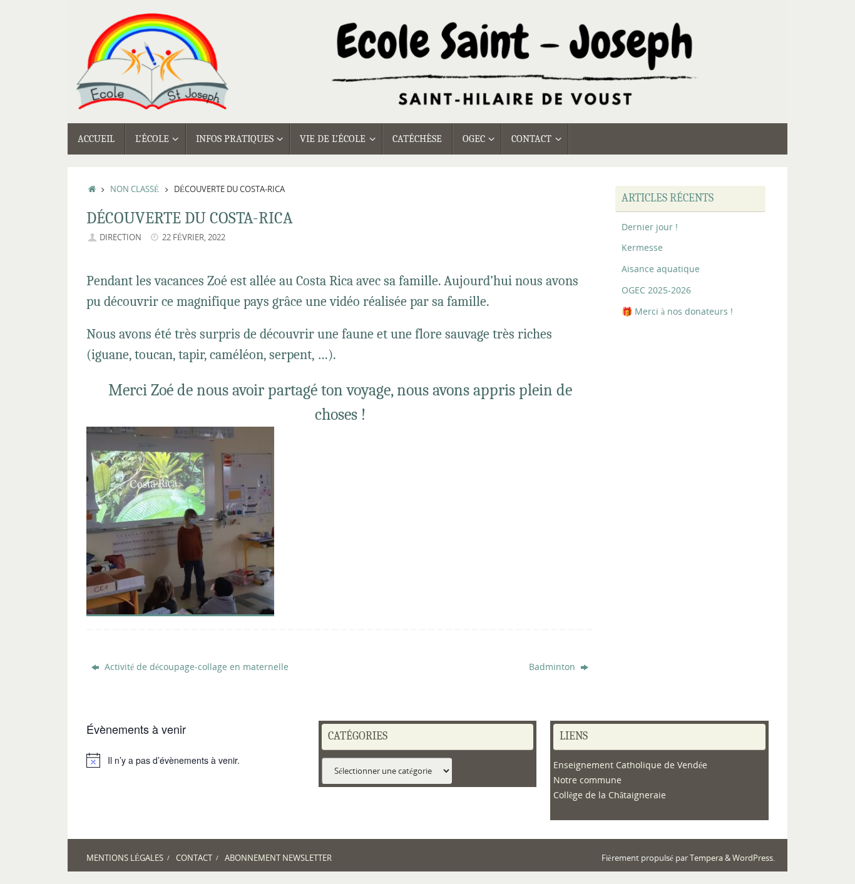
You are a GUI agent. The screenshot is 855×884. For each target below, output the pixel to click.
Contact (194, 858)
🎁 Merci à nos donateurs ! (677, 311)
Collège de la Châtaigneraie (609, 795)
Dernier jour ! (650, 227)
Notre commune (587, 780)
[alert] (195, 760)
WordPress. (753, 858)
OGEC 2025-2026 (656, 290)
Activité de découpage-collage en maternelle (195, 667)
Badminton (553, 667)
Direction (120, 237)
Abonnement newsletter (278, 858)
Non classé (134, 189)
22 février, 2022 (193, 237)
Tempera (706, 858)
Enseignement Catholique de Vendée (630, 765)
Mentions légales (124, 858)
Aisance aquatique (661, 269)
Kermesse (642, 247)
